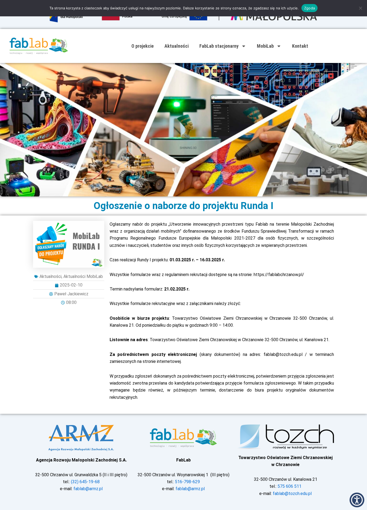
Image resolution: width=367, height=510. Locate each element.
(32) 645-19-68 (85, 481)
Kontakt (300, 46)
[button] (357, 500)
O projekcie (142, 46)
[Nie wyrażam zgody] (360, 8)
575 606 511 (289, 486)
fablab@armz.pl (88, 488)
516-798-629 (187, 481)
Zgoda (309, 8)
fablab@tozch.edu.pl (292, 493)
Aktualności (176, 46)
